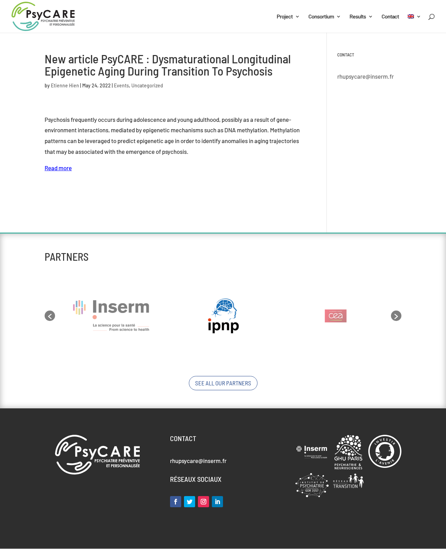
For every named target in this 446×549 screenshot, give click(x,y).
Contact (390, 16)
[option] (111, 315)
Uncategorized (147, 85)
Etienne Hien (65, 85)
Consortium (321, 16)
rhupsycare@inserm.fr (365, 76)
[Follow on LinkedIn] (217, 501)
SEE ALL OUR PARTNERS (223, 382)
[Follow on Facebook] (175, 501)
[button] (50, 316)
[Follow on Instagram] (203, 501)
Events (121, 85)
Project (285, 16)
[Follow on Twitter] (189, 501)
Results (357, 16)
